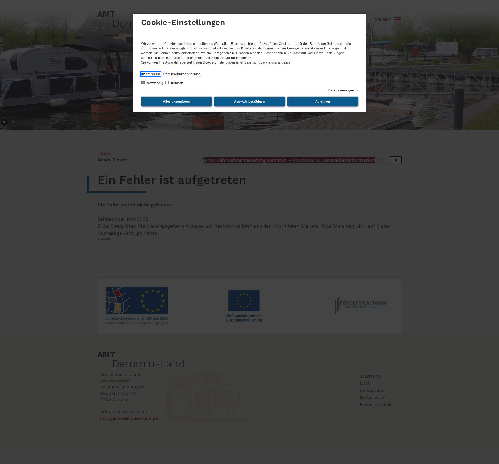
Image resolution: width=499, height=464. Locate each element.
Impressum (150, 74)
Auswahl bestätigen (249, 101)
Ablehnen (322, 101)
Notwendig (155, 83)
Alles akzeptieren (176, 101)
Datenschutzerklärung (182, 74)
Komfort (176, 83)
